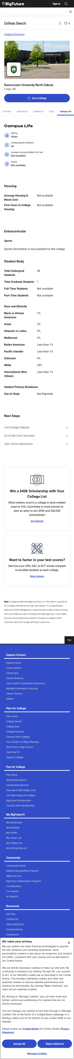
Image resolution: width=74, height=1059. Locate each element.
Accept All (19, 1043)
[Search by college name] (60, 23)
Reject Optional (55, 1043)
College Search (15, 23)
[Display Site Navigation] (70, 11)
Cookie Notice (31, 1028)
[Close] (69, 942)
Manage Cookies (37, 1053)
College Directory (14, 34)
